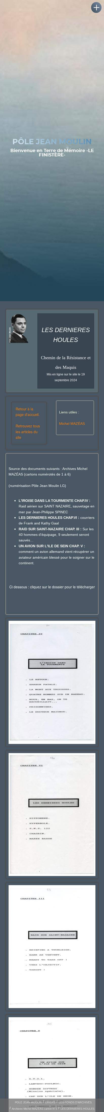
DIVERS (50, 1102)
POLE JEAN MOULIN (28, 1102)
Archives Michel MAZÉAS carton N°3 (34, 1108)
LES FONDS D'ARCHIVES (75, 1102)
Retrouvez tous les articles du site (28, 431)
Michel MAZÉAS (72, 424)
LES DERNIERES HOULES (77, 1108)
